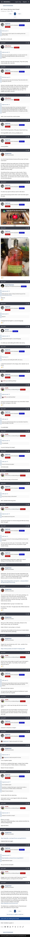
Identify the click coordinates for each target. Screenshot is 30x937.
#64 (28, 549)
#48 (28, 182)
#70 (28, 670)
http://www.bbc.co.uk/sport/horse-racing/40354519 (13, 838)
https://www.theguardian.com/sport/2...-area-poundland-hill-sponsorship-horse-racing (15, 581)
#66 (28, 586)
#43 (28, 67)
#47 (28, 150)
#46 (28, 136)
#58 (28, 431)
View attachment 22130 (7, 295)
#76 (28, 803)
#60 (28, 470)
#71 (28, 696)
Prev (11, 13)
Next (19, 13)
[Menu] (1, 1)
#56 (28, 385)
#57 (28, 408)
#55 (28, 371)
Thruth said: (4, 357)
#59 (28, 451)
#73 (28, 731)
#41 (28, 20)
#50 (28, 228)
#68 (28, 635)
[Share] (26, 20)
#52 (28, 303)
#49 (28, 200)
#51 (28, 281)
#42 (28, 42)
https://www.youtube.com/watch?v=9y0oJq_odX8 (13, 648)
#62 (28, 504)
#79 (28, 868)
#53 (28, 326)
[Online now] (3, 390)
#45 (28, 120)
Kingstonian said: (5, 782)
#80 (28, 882)
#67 (28, 614)
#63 (28, 526)
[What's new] (28, 2)
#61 (28, 483)
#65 (28, 564)
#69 (28, 652)
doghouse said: (5, 52)
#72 (28, 718)
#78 (28, 845)
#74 (28, 745)
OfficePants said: (5, 77)
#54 (28, 346)
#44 (28, 95)
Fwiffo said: (4, 419)
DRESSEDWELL (6, 1)
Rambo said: (4, 30)
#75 (28, 771)
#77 (28, 829)
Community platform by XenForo (13, 935)
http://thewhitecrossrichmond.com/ (9, 903)
